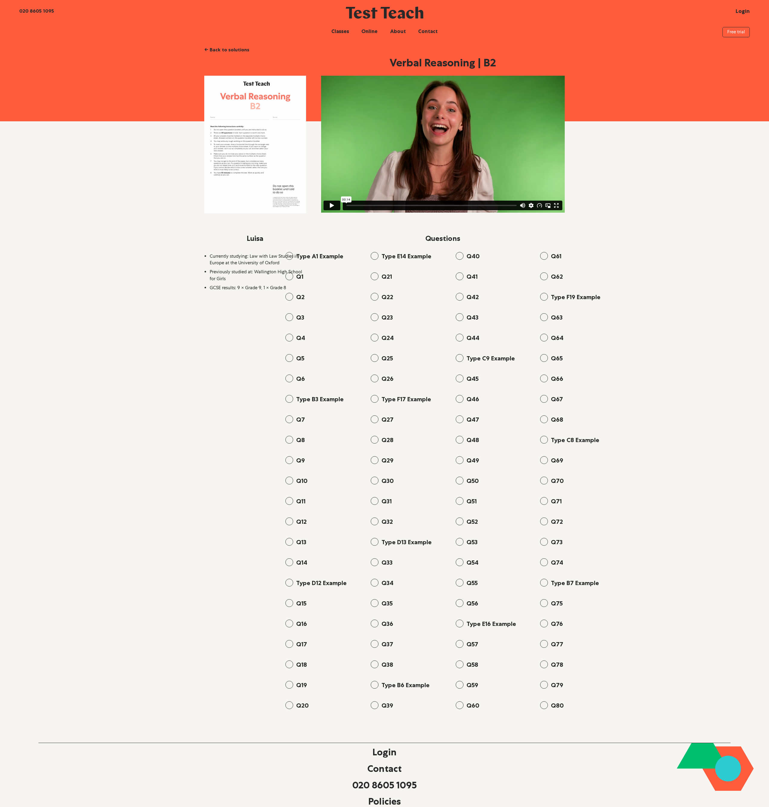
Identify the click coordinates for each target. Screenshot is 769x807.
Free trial (736, 32)
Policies (384, 801)
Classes (340, 31)
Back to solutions (226, 50)
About (398, 31)
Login (384, 752)
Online (369, 31)
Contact (428, 31)
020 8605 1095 (384, 785)
